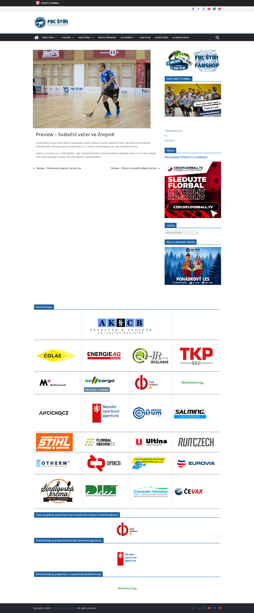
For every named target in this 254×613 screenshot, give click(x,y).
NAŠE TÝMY (48, 37)
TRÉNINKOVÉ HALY (174, 130)
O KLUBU (66, 37)
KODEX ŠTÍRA (161, 37)
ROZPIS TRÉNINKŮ (107, 37)
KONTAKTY (170, 140)
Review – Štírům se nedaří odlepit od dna (134, 168)
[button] (55, 37)
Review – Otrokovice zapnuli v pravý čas (58, 168)
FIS (166, 135)
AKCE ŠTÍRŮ (84, 37)
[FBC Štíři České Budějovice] (36, 37)
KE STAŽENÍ (126, 37)
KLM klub (145, 37)
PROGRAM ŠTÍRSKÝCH (186, 157)
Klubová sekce (181, 37)
